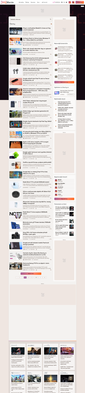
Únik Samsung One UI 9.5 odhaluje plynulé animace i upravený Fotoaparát (36, 59)
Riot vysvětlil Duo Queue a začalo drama (17, 384)
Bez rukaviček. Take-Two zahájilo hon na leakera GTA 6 (34, 366)
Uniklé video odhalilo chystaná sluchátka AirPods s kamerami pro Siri (35, 69)
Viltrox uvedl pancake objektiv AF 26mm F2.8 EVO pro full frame (36, 192)
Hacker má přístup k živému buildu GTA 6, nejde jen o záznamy (66, 357)
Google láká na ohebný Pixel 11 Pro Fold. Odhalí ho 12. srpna (35, 172)
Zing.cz (56, 235)
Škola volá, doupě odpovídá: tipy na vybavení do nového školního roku (37, 49)
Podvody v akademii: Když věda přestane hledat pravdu (50, 362)
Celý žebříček (64, 198)
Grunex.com (57, 210)
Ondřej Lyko (25, 64)
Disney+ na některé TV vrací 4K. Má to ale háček (66, 389)
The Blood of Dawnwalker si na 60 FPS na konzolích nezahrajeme (17, 361)
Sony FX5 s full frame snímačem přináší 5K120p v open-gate (35, 233)
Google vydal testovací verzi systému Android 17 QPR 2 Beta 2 (37, 153)
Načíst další (31, 273)
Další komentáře (64, 82)
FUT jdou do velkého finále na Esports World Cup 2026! (62, 207)
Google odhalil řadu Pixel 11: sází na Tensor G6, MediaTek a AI (36, 79)
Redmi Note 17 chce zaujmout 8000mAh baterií (35, 213)
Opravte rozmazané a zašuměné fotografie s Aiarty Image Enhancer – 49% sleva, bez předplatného (36, 90)
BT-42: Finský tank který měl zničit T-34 (61, 220)
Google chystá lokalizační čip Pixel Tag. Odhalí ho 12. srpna (37, 122)
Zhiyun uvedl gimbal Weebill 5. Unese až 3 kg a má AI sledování (36, 29)
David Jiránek (25, 54)
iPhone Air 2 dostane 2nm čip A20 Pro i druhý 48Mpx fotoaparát (37, 202)
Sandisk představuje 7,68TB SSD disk (50, 366)
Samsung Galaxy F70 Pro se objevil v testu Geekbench (36, 264)
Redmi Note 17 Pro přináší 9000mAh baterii (36, 182)
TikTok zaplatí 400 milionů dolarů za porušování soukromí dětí (61, 227)
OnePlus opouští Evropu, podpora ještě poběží (37, 162)
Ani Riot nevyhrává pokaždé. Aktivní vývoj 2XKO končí (34, 362)
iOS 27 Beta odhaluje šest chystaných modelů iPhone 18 (35, 101)
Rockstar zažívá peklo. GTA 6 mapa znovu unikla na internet (17, 366)
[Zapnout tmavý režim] (73, 2)
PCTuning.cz (58, 229)
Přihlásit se (79, 2)
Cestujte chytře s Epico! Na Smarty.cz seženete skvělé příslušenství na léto (34, 254)
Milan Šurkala (25, 34)
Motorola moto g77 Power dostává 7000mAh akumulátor (37, 223)
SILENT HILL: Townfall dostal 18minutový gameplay (66, 367)
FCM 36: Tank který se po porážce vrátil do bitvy (33, 388)
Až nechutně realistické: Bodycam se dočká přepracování (65, 363)
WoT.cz (56, 222)
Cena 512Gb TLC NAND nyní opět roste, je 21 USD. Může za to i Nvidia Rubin (62, 214)
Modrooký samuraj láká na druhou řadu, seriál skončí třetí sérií (34, 357)
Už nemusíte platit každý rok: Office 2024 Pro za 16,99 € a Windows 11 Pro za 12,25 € (37, 132)
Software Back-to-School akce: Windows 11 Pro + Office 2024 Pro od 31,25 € (36, 39)
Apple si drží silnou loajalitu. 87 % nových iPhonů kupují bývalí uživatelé (35, 142)
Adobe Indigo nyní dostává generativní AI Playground (35, 112)
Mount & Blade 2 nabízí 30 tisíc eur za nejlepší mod (61, 233)
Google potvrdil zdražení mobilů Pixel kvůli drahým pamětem (36, 243)
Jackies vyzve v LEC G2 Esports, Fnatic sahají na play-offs (17, 389)
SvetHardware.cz (59, 217)
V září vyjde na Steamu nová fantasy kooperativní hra (50, 384)
